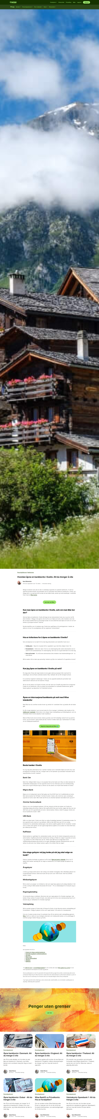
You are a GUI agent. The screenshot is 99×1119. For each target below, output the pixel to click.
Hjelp (74, 2)
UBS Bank (28, 959)
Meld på (87, 2)
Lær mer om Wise (49, 602)
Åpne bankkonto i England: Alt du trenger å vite (48, 1054)
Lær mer (49, 1013)
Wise (24, 916)
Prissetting (68, 2)
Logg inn (79, 2)
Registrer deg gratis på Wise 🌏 (49, 726)
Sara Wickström (27, 581)
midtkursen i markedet (29, 712)
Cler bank (28, 955)
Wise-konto (34, 595)
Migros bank (29, 956)
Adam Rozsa (12, 1071)
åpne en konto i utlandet (58, 859)
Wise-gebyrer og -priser (64, 967)
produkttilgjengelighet (39, 967)
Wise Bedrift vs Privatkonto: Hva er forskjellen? (47, 1098)
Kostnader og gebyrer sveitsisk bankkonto (36, 953)
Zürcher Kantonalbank (31, 958)
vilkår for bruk (28, 967)
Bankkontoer (30, 572)
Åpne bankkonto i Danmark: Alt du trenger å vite (17, 1054)
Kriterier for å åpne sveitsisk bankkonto (35, 952)
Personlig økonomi (22, 572)
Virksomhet (61, 2)
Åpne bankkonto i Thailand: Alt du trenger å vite (80, 1054)
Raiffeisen (28, 961)
